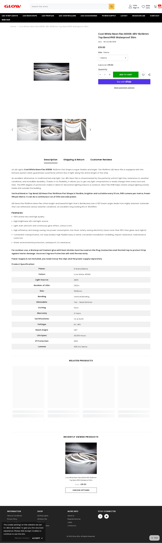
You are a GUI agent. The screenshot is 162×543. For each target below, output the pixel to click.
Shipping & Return (73, 159)
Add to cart (125, 74)
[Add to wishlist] (143, 75)
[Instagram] (106, 516)
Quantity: (103, 69)
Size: (103, 52)
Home (13, 26)
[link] (28, 411)
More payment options (124, 87)
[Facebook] (100, 516)
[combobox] (69, 6)
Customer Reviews (101, 159)
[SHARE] (148, 75)
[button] (12, 129)
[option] (51, 72)
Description (51, 159)
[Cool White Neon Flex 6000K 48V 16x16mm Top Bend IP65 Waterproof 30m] (81, 458)
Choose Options (81, 490)
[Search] (72, 6)
